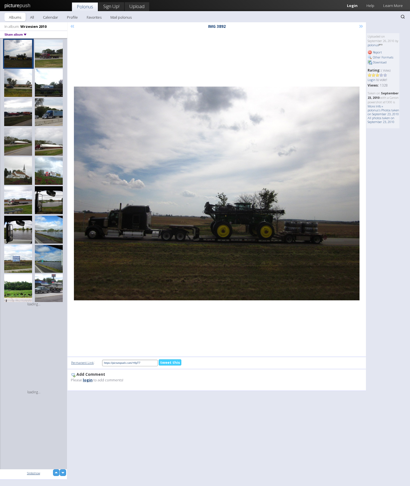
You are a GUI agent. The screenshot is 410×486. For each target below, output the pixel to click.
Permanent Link (82, 362)
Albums (15, 17)
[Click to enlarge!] (217, 193)
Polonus (85, 6)
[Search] (402, 16)
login (88, 379)
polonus (373, 45)
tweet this (170, 362)
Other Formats (382, 57)
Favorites (94, 17)
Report (377, 52)
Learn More (393, 5)
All (32, 17)
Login (352, 5)
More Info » (375, 106)
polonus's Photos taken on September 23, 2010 (383, 112)
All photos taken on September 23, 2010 (381, 120)
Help (370, 5)
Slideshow (33, 473)
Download (379, 62)
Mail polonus (121, 17)
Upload (136, 6)
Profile (72, 17)
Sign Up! (111, 6)
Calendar (50, 17)
